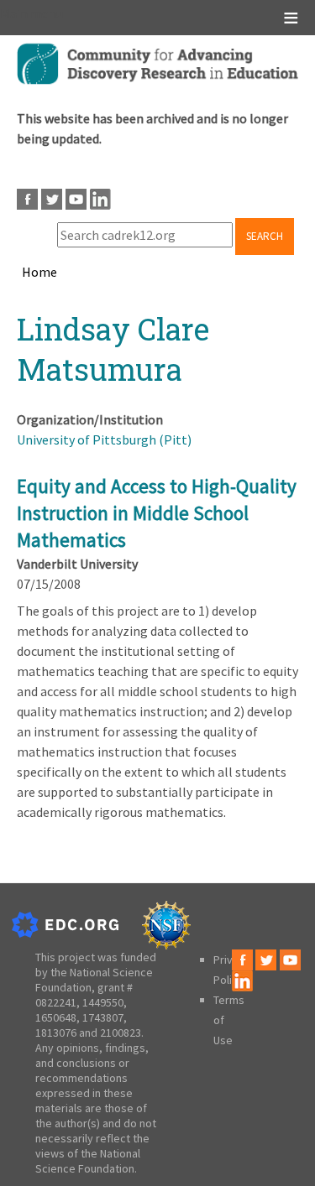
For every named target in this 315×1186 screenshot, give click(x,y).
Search (264, 236)
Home (39, 271)
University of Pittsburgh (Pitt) (104, 439)
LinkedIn (100, 199)
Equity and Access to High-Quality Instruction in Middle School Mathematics (157, 513)
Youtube (76, 199)
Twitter (51, 199)
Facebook (27, 199)
